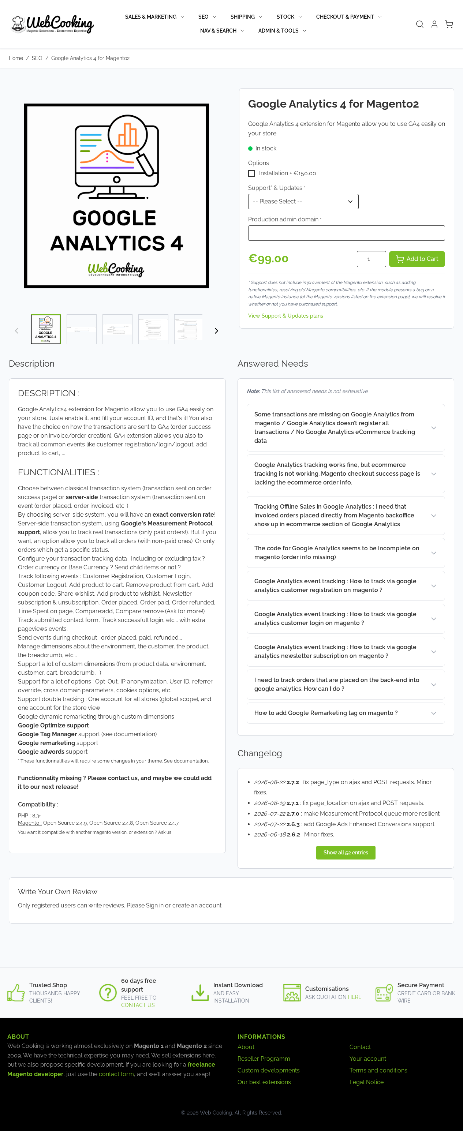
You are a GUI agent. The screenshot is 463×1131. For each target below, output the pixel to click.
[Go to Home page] (51, 24)
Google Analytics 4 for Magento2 (90, 58)
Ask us (164, 832)
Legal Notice (367, 1082)
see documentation (129, 734)
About (246, 1047)
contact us (138, 1005)
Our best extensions (264, 1082)
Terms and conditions (378, 1070)
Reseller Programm (264, 1058)
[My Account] (434, 24)
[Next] (216, 330)
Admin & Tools (278, 31)
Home (16, 58)
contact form (116, 1074)
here (355, 997)
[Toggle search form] (419, 24)
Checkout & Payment (345, 17)
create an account (196, 905)
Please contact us (112, 778)
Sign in (155, 905)
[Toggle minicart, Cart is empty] (449, 24)
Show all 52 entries (346, 852)
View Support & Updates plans (285, 316)
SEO (203, 17)
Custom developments (269, 1070)
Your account (368, 1058)
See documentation (186, 761)
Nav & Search (218, 31)
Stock (285, 17)
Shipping (243, 17)
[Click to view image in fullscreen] (116, 196)
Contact (360, 1047)
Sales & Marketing (150, 17)
